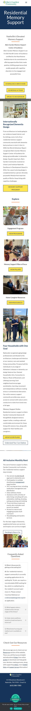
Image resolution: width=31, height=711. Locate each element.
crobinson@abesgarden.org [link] (14, 598)
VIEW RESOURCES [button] (15, 303)
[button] (26, 2)
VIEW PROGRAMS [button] (15, 234)
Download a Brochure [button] (15, 84)
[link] (20, 482)
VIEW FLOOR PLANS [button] (12, 437)
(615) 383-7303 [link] (15, 685)
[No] (29, 707)
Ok (11, 708)
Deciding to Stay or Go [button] (12, 532)
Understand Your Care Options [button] (15, 443)
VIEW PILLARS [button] (15, 269)
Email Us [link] (23, 682)
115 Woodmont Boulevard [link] (15, 680)
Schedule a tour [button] (15, 90)
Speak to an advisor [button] (15, 97)
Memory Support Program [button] (15, 188)
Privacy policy (17, 708)
